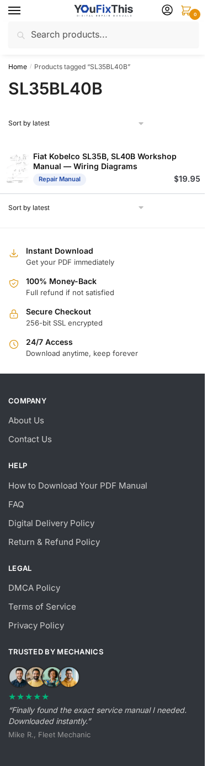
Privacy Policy (36, 625)
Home (17, 66)
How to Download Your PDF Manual (77, 485)
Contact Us (30, 439)
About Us (26, 420)
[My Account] (167, 10)
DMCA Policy (34, 588)
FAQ (16, 504)
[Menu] (24, 11)
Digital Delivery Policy (51, 523)
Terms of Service (42, 606)
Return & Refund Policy (54, 542)
